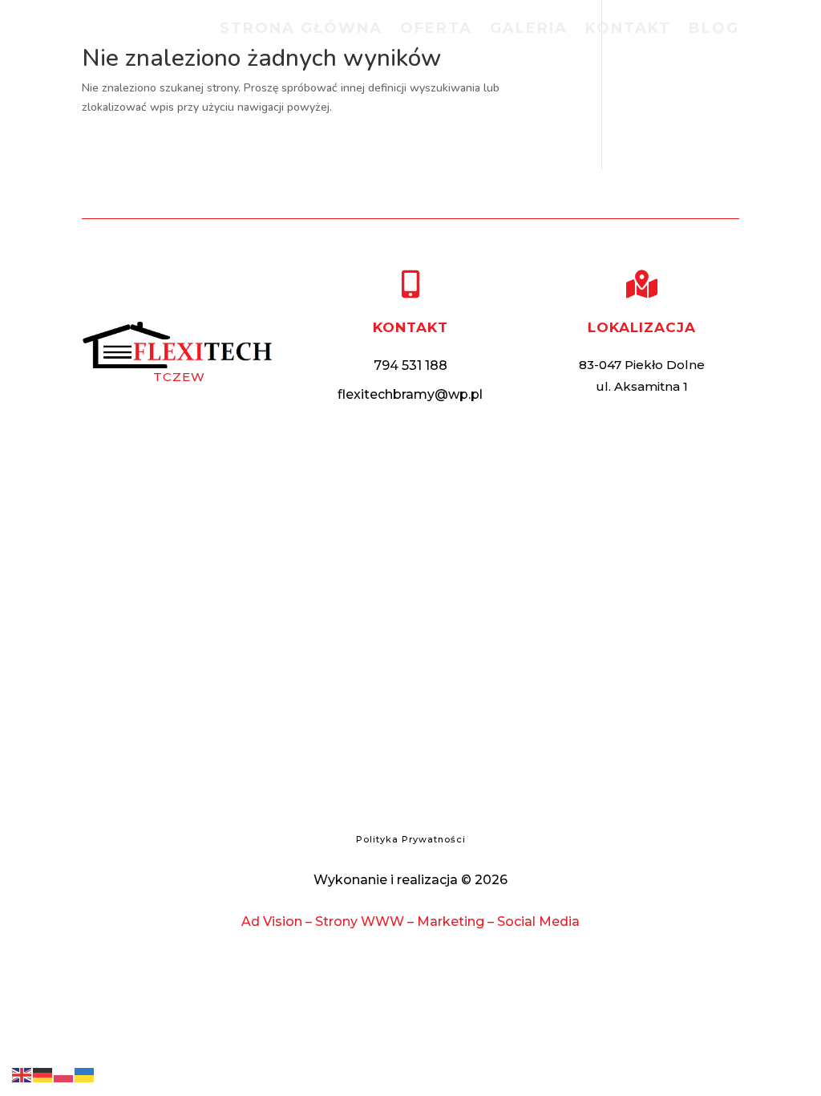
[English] (22, 1074)
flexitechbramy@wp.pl (410, 394)
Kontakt (628, 29)
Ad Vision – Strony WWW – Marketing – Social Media (410, 921)
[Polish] (64, 1074)
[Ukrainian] (85, 1074)
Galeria (529, 29)
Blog (714, 29)
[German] (43, 1074)
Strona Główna (301, 29)
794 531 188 (410, 365)
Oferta (436, 29)
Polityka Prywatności (411, 839)
